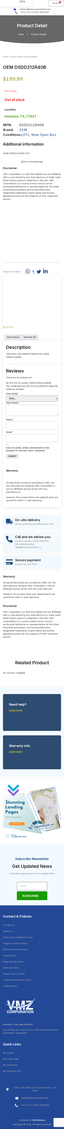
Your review (12, 403)
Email (9, 432)
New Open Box (43, 135)
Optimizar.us (38, 1120)
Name (10, 419)
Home (6, 57)
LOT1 (25, 135)
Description (13, 337)
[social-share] (28, 271)
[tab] (13, 337)
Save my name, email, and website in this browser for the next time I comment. (27, 449)
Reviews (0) (30, 337)
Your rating (12, 393)
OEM (13, 57)
